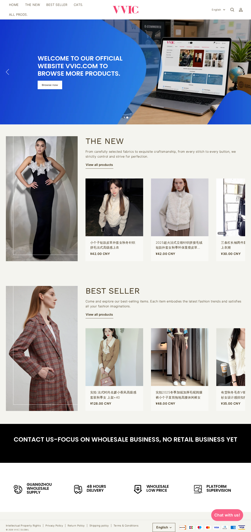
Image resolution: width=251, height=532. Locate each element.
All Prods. (18, 15)
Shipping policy (99, 525)
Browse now (50, 84)
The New (32, 5)
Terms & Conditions (126, 525)
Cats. (78, 5)
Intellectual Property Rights (23, 525)
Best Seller (56, 5)
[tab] (124, 118)
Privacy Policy (54, 525)
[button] (232, 10)
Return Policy (76, 525)
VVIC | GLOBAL (21, 529)
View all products (99, 165)
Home (14, 5)
